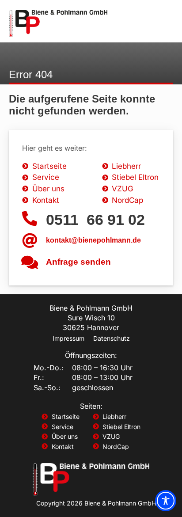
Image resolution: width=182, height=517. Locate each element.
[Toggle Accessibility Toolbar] (165, 500)
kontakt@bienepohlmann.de (93, 240)
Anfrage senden (78, 261)
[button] (160, 23)
